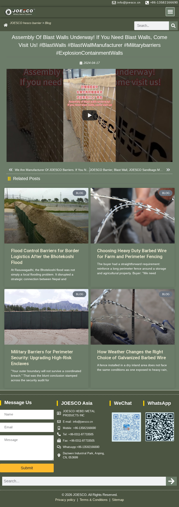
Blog (48, 23)
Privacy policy (65, 500)
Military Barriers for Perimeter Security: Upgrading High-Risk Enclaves (42, 357)
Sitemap (118, 500)
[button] (170, 11)
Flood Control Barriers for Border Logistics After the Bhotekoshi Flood (45, 256)
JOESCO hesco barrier (25, 23)
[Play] (89, 115)
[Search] (173, 25)
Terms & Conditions (94, 500)
